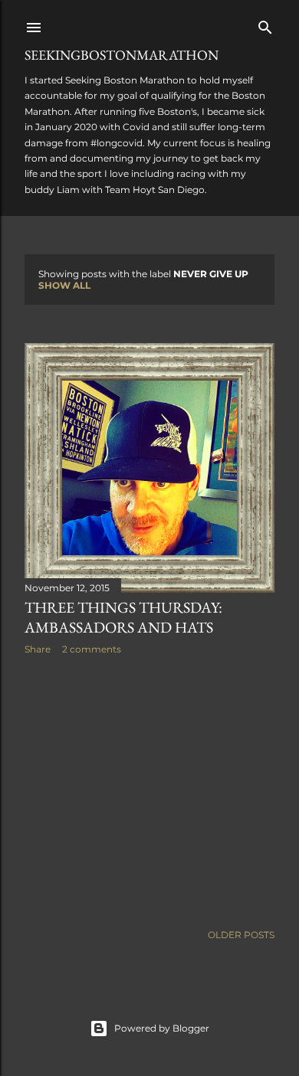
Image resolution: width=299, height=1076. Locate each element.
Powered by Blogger (161, 1028)
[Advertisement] (149, 789)
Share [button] (38, 649)
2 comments (91, 649)
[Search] (265, 24)
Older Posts (241, 934)
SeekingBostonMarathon (122, 55)
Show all (64, 285)
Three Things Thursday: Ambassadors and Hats (123, 617)
